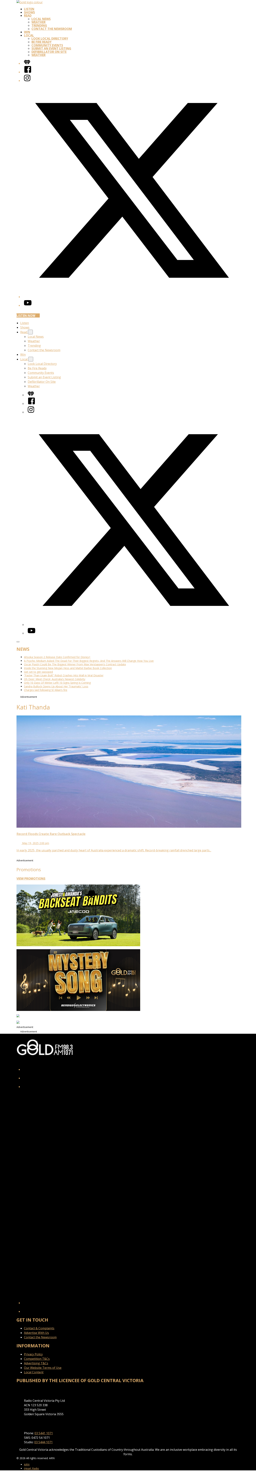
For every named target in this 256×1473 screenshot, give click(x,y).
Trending (39, 25)
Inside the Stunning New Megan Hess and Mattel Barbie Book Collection (68, 668)
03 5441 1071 (43, 1433)
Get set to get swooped (38, 672)
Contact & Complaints (39, 1328)
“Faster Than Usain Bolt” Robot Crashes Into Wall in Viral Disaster (63, 675)
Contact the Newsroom (51, 29)
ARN (26, 1464)
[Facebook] (27, 72)
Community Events (47, 45)
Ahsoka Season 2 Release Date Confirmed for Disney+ (57, 657)
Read (27, 15)
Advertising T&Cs (36, 1363)
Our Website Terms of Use (42, 1368)
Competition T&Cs (37, 1359)
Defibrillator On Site (49, 52)
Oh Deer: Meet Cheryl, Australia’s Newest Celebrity (54, 679)
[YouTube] (27, 305)
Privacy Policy (33, 1354)
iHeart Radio (31, 1468)
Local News (41, 19)
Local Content (33, 1372)
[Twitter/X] (132, 297)
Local (29, 35)
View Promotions (30, 878)
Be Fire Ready (41, 42)
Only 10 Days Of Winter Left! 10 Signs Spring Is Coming (57, 682)
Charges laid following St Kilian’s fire (45, 690)
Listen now (25, 315)
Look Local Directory (49, 38)
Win (27, 32)
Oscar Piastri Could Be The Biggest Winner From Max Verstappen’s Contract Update (75, 664)
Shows (29, 12)
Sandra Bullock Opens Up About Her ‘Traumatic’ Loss (56, 686)
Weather (38, 22)
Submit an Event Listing (51, 48)
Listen (29, 9)
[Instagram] (27, 81)
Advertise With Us (36, 1333)
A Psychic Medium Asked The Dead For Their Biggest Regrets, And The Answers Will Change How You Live (89, 661)
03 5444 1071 (43, 1442)
